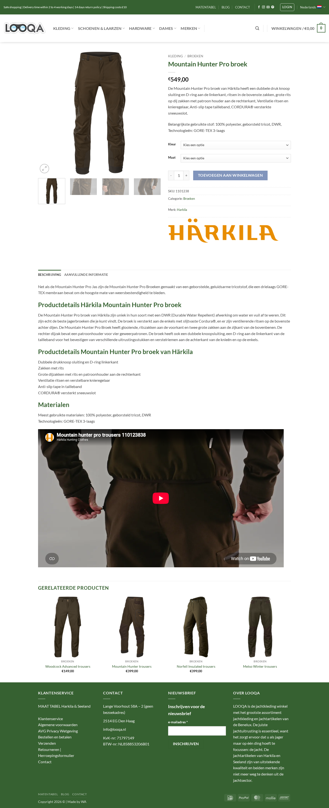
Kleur (172, 144)
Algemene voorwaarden (58, 724)
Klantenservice (50, 718)
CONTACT (242, 7)
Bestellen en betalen (55, 737)
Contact (45, 761)
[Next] (152, 113)
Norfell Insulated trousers (196, 666)
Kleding (61, 28)
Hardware (140, 28)
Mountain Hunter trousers (131, 666)
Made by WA (76, 802)
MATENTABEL (206, 7)
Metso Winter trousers (260, 666)
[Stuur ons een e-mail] (268, 7)
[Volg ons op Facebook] (258, 7)
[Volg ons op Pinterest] (272, 7)
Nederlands (308, 7)
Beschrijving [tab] (49, 275)
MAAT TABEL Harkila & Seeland (64, 706)
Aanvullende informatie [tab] (86, 275)
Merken (189, 28)
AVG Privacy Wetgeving (58, 731)
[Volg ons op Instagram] (263, 7)
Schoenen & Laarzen (100, 28)
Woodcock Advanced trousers (67, 666)
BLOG (226, 7)
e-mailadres (178, 722)
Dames (166, 28)
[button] (287, 7)
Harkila (182, 210)
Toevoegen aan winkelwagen (230, 175)
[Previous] (46, 113)
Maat (172, 157)
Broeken (195, 56)
